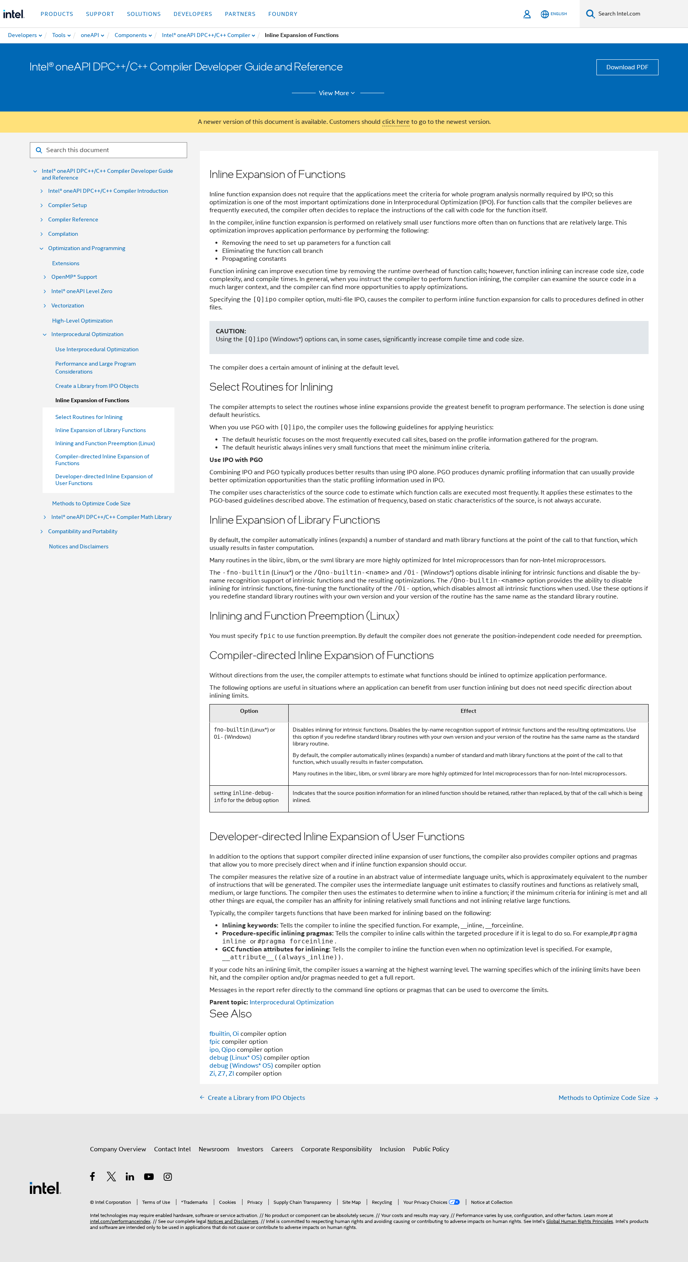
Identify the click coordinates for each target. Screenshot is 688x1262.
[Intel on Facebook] (93, 1178)
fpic (215, 1042)
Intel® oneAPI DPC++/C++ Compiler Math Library (111, 517)
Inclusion (392, 1149)
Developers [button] (193, 14)
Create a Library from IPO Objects (97, 385)
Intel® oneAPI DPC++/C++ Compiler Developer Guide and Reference (107, 174)
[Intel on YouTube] (149, 1178)
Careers (282, 1149)
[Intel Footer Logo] (45, 1188)
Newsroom (214, 1149)
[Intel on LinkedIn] (130, 1178)
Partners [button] (240, 14)
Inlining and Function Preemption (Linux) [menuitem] (105, 443)
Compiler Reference (73, 219)
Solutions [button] (144, 14)
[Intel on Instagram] (168, 1178)
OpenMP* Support (74, 277)
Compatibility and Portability (82, 531)
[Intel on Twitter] (112, 1178)
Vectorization (67, 305)
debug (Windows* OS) (242, 1066)
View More (334, 93)
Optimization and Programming (86, 248)
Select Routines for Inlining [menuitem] (89, 417)
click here (396, 122)
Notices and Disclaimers (79, 546)
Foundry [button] (283, 14)
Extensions (66, 263)
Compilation (63, 234)
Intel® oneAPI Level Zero (81, 291)
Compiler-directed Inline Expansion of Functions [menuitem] (102, 460)
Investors (250, 1149)
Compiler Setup (67, 205)
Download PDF (627, 67)
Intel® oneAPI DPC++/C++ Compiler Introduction (108, 191)
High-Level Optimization (82, 320)
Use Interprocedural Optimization (97, 349)
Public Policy (431, 1149)
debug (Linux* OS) (236, 1058)
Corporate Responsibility (336, 1149)
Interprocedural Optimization (87, 334)
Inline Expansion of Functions (92, 400)
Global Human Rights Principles (579, 1221)
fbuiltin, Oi (224, 1034)
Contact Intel (172, 1149)
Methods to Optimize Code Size (91, 503)
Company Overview (118, 1149)
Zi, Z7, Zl (222, 1074)
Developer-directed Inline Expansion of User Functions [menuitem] (104, 480)
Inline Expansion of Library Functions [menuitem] (100, 430)
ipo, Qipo (223, 1050)
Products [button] (57, 14)
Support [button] (100, 14)
